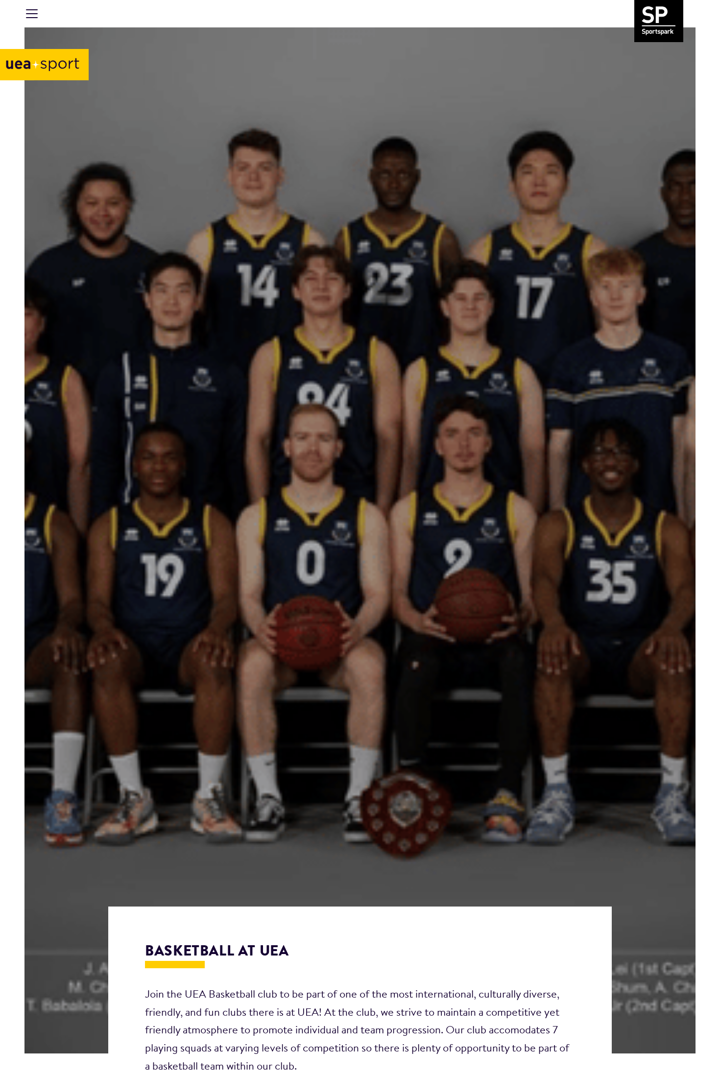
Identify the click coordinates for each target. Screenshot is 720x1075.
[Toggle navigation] (31, 14)
